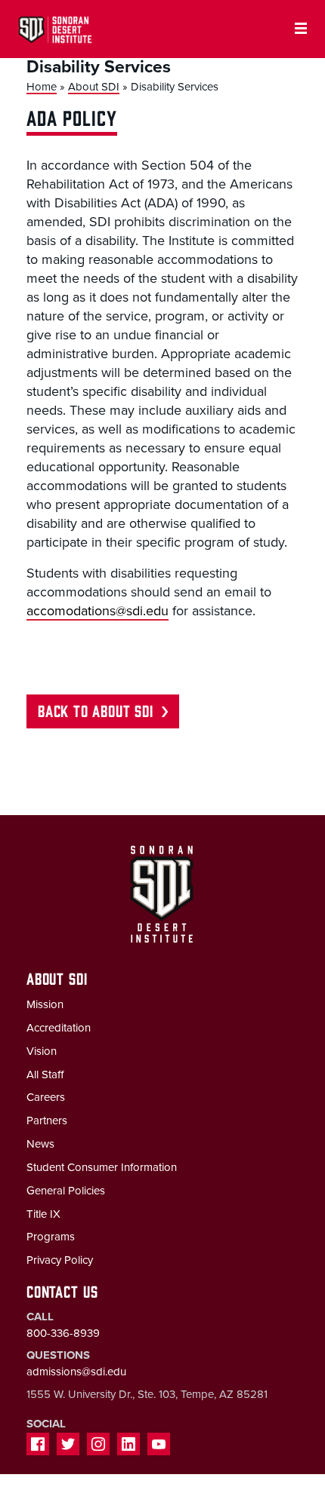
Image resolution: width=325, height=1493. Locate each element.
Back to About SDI (95, 710)
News (40, 1144)
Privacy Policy (59, 1260)
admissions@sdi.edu (76, 1371)
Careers (45, 1097)
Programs (50, 1236)
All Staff (44, 1074)
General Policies (65, 1190)
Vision (41, 1051)
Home (41, 87)
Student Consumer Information (101, 1167)
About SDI (93, 87)
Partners (46, 1120)
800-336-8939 (63, 1333)
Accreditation (58, 1028)
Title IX (43, 1214)
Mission (44, 1004)
